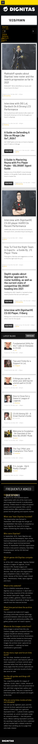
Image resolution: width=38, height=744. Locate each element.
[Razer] (17, 20)
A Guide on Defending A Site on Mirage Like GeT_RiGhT (17, 135)
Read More (8, 151)
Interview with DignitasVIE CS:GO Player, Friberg (18, 311)
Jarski (16, 438)
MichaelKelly (7, 96)
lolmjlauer (17, 453)
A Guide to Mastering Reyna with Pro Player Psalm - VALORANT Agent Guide (17, 164)
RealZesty (6, 125)
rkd (16, 350)
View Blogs (30, 336)
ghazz (17, 151)
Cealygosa (17, 365)
